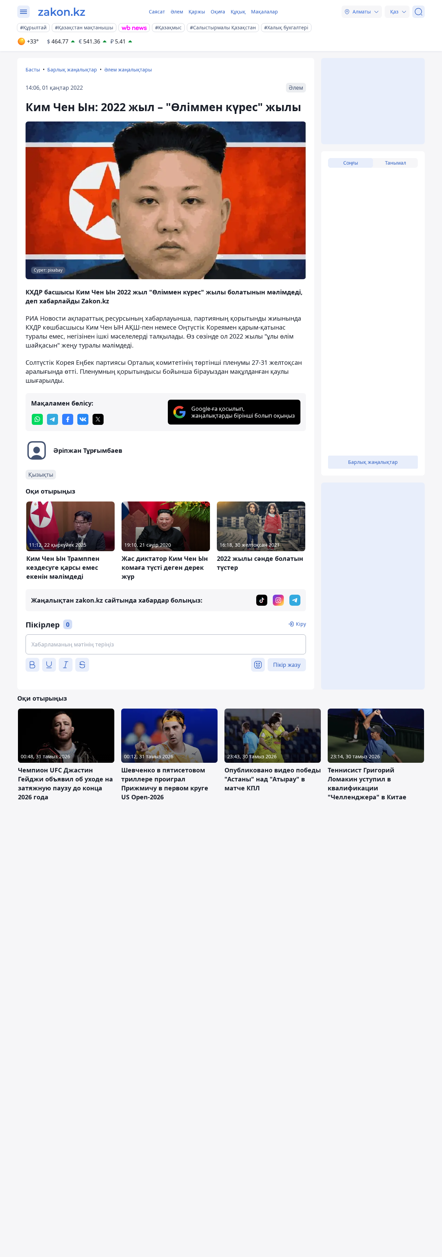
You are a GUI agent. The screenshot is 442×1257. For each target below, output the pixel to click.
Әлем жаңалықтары (128, 69)
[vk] (83, 419)
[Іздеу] (418, 12)
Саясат (157, 11)
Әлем (177, 11)
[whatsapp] (37, 419)
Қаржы (197, 11)
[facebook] (67, 419)
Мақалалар (264, 11)
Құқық (238, 11)
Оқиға (218, 11)
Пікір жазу (286, 665)
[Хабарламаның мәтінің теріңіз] (166, 644)
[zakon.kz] (61, 12)
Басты (33, 69)
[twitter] (98, 419)
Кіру (301, 624)
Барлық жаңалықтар (72, 69)
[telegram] (52, 419)
